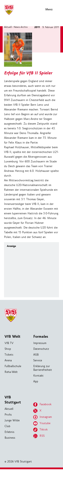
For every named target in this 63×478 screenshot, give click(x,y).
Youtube (45, 423)
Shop (8, 349)
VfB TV (9, 343)
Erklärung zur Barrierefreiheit (42, 368)
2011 (37, 27)
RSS (42, 436)
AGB (36, 354)
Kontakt (38, 375)
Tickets (9, 354)
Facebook (45, 404)
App (35, 381)
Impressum (39, 343)
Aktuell (8, 27)
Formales (40, 336)
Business (10, 438)
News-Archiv (21, 27)
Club (7, 426)
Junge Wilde (12, 420)
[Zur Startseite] (9, 14)
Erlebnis (9, 432)
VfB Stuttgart (13, 400)
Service (37, 360)
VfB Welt (12, 336)
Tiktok (44, 429)
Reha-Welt (11, 372)
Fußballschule (13, 366)
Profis (8, 414)
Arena (8, 360)
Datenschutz (41, 349)
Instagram (46, 417)
